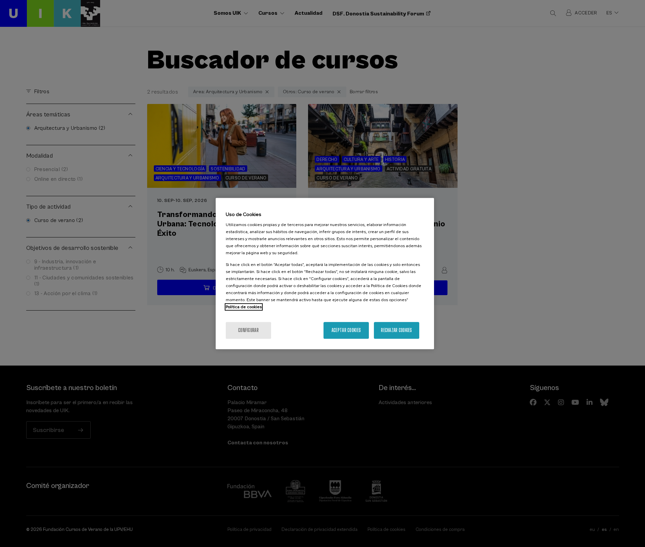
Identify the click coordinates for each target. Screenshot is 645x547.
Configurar (248, 330)
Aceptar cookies (346, 330)
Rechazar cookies (396, 330)
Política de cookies (244, 307)
